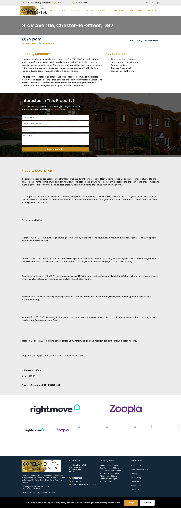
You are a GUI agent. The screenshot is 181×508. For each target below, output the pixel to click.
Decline (147, 502)
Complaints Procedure (139, 466)
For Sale (89, 10)
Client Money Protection (139, 470)
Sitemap (134, 474)
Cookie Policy (136, 482)
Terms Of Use (136, 485)
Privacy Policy (136, 478)
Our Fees (75, 10)
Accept (131, 502)
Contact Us (135, 489)
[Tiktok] (158, 3)
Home (52, 10)
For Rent (102, 10)
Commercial (117, 10)
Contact (151, 10)
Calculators (135, 10)
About (63, 10)
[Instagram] (152, 3)
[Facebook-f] (147, 3)
